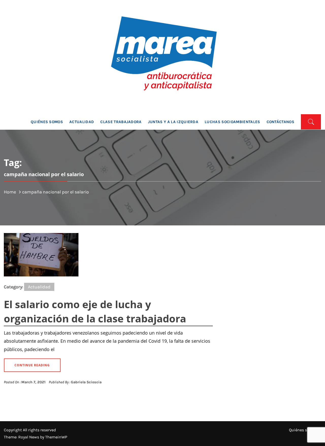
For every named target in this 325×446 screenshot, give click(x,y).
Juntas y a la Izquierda (173, 122)
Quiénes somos (47, 122)
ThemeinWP (56, 437)
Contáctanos (281, 122)
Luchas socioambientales (232, 122)
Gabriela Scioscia (86, 382)
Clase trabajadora (120, 122)
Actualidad (81, 122)
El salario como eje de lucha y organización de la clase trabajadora (95, 311)
